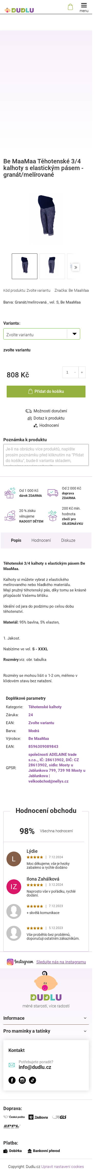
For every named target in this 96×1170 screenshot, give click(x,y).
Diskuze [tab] (68, 540)
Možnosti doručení (50, 411)
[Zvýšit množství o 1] (82, 372)
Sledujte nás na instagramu (61, 962)
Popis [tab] (16, 540)
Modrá (33, 731)
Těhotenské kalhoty (45, 707)
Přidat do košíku (49, 391)
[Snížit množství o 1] (75, 372)
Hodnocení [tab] (49, 425)
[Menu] (84, 7)
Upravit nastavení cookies (62, 1166)
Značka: (72, 290)
